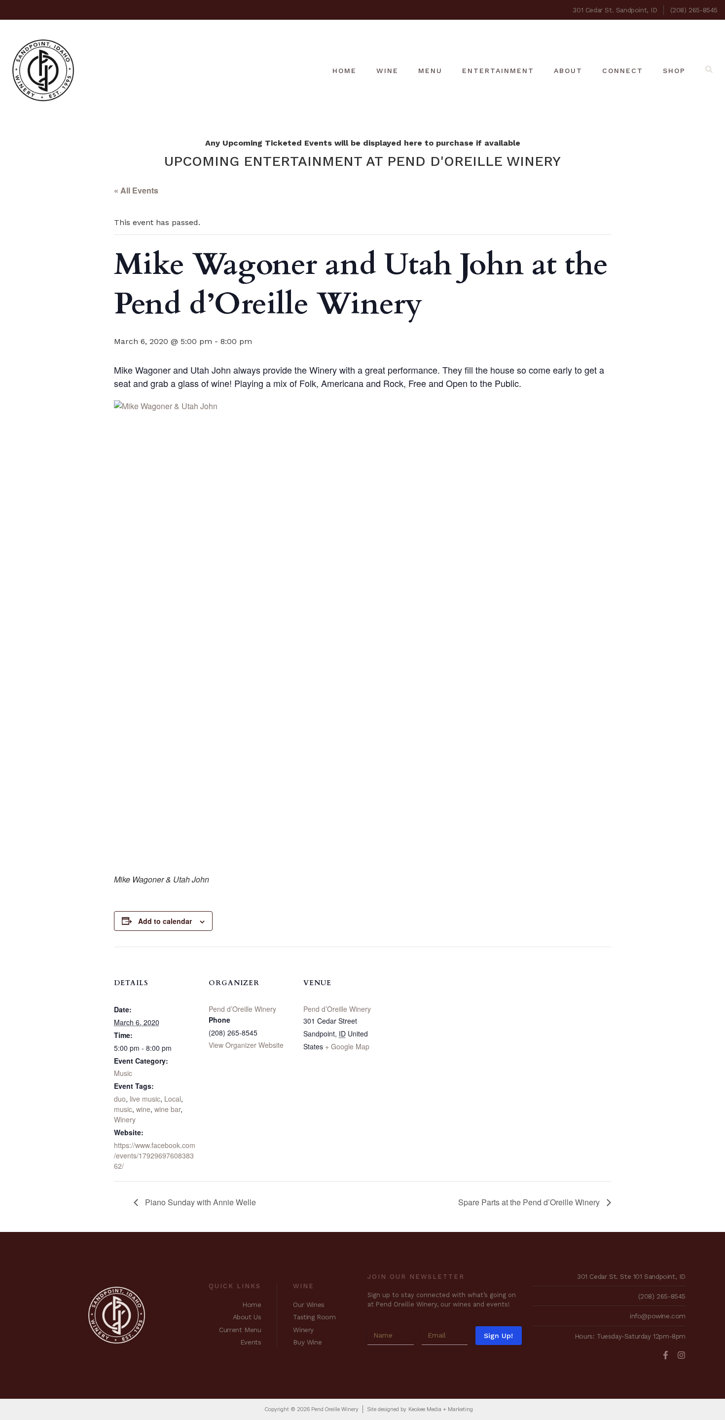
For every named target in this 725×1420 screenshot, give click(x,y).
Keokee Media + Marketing (440, 1409)
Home (344, 71)
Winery (125, 1119)
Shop (674, 71)
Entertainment (498, 71)
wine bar (167, 1109)
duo (120, 1099)
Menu (430, 71)
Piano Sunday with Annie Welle (199, 1202)
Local (172, 1099)
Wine (387, 71)
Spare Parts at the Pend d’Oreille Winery (530, 1202)
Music (123, 1073)
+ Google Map (347, 1046)
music (123, 1109)
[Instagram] (681, 1355)
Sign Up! (498, 1336)
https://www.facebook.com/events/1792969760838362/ (154, 1155)
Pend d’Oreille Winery (242, 1009)
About (568, 71)
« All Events (136, 190)
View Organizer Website (246, 1045)
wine (143, 1109)
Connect (622, 71)
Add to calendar (165, 921)
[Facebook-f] (665, 1355)
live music (145, 1099)
